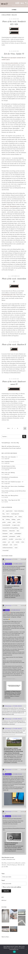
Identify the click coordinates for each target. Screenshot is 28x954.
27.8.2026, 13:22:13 (18, 563)
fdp (3, 519)
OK (14, 951)
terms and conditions (16, 887)
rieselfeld (11, 539)
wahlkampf (5, 544)
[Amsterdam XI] (14, 286)
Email (3, 880)
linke (18, 530)
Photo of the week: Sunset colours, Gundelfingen (13, 486)
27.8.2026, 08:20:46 (17, 728)
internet (22, 528)
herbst (18, 522)
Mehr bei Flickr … (6, 937)
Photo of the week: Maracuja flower (10, 495)
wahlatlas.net (8, 774)
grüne (14, 522)
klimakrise (4, 530)
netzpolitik (4, 536)
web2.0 (15, 544)
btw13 (7, 513)
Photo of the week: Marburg (8, 472)
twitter (22, 542)
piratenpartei (12, 536)
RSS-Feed (4, 900)
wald (11, 544)
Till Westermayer (7, 559)
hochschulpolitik (6, 525)
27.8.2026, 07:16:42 (17, 774)
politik (18, 536)
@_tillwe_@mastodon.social (8, 859)
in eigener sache (16, 525)
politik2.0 (4, 539)
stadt (13, 542)
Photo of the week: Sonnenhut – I (9, 457)
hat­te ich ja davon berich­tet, (11, 63)
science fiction (18, 539)
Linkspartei (5, 533)
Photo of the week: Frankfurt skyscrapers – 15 (12, 481)
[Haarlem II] (14, 349)
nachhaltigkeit (18, 533)
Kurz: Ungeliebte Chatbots (8, 461)
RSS (7, 866)
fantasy (20, 516)
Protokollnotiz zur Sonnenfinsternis (10, 477)
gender (4, 522)
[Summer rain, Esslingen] (5, 916)
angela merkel (9, 511)
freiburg (8, 519)
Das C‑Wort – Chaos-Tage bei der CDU (11, 500)
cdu (16, 516)
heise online (7, 816)
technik (17, 542)
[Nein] (26, 949)
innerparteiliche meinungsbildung (10, 528)
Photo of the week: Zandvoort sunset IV (14, 382)
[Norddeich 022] (14, 29)
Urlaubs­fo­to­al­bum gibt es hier (8, 294)
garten (18, 519)
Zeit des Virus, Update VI (14, 53)
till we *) (21, 3)
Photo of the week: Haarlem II (14, 344)
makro (11, 533)
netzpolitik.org (8, 563)
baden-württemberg (19, 511)
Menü (14, 9)
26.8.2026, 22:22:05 (17, 816)
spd (9, 542)
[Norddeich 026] (14, 32)
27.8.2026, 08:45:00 (17, 706)
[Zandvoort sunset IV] (14, 389)
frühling (13, 519)
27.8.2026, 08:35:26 (17, 718)
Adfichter (7, 610)
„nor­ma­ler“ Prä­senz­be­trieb (10, 206)
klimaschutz (12, 530)
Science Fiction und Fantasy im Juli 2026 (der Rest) (14, 491)
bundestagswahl (15, 513)
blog (3, 513)
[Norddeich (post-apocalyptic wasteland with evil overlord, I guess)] (14, 59)
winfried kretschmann (7, 547)
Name (3, 873)
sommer (4, 542)
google (9, 522)
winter (16, 547)
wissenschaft (5, 550)
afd (3, 511)
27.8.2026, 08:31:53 (15, 610)
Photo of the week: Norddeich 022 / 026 (14, 22)
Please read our (12, 887)
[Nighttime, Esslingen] (13, 929)
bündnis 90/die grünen (7, 516)
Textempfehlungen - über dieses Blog (10, 442)
